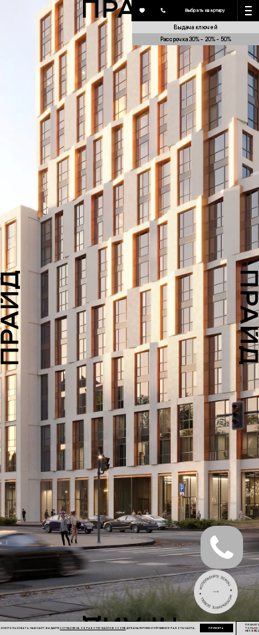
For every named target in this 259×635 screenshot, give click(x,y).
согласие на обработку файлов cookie (93, 628)
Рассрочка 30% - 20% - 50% (195, 39)
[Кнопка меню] (248, 10)
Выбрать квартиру (205, 10)
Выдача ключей (195, 27)
